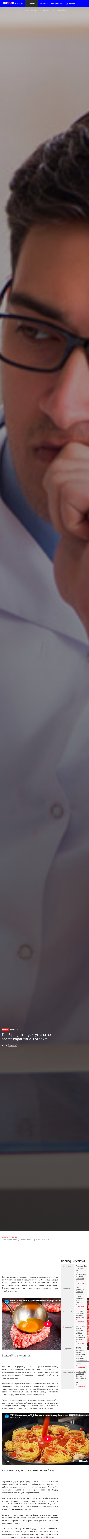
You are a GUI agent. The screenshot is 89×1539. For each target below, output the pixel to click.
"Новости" (67, 1267)
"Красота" (66, 1288)
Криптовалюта (31, 10)
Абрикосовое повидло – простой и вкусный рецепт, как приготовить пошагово (80, 1332)
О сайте (62, 10)
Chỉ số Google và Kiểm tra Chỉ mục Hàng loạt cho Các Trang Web (81, 1377)
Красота (44, 3)
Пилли (8, 3)
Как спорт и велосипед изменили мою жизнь (80, 1314)
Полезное (31, 3)
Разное (5, 1029)
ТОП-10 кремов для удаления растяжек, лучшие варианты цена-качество (80, 1294)
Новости (19, 3)
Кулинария (56, 3)
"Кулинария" (67, 1327)
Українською (48, 10)
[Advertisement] (30, 1257)
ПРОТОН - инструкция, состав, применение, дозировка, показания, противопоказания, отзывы (81, 1355)
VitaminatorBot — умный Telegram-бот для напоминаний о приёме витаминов (81, 1272)
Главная (5, 1237)
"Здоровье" (67, 1349)
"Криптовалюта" (67, 1372)
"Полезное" (67, 1312)
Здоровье (70, 3)
